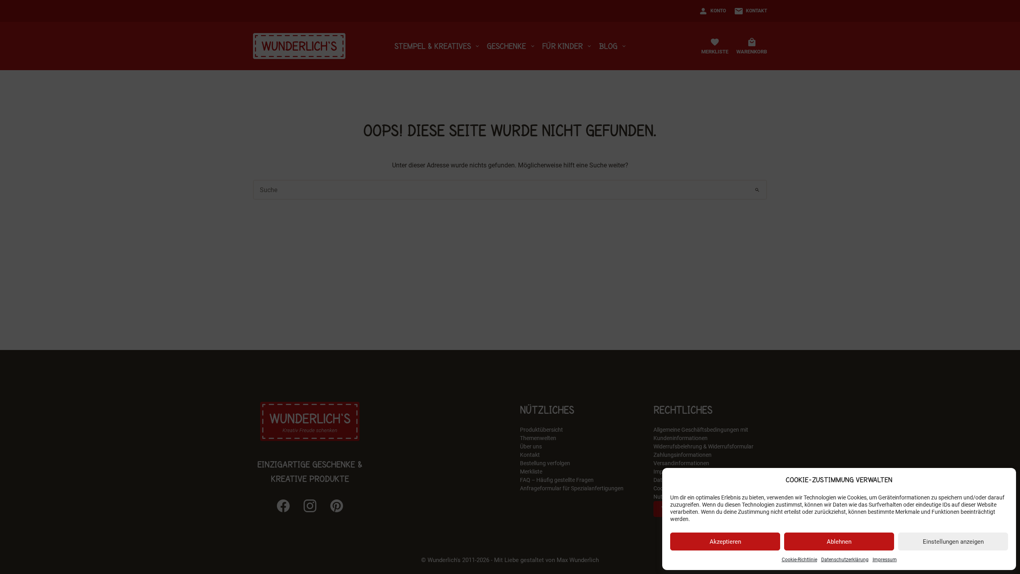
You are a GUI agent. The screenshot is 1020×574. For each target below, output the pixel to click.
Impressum (885, 559)
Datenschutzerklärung (845, 559)
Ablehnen (839, 541)
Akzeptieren (725, 541)
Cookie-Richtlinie (799, 559)
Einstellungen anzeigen (953, 541)
